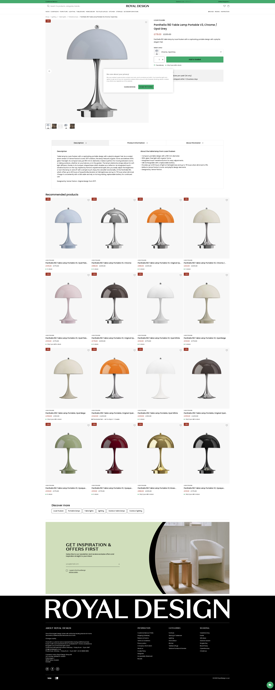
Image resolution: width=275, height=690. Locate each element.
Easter (202, 635)
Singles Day (203, 643)
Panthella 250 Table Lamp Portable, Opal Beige (65, 413)
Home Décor (172, 640)
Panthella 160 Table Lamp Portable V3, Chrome (111, 263)
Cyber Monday (204, 648)
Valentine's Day (205, 633)
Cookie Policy (142, 651)
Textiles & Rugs (173, 646)
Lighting (171, 638)
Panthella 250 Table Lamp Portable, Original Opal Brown (204, 413)
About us (140, 648)
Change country (51, 638)
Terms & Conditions (144, 640)
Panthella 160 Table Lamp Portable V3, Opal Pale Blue (66, 263)
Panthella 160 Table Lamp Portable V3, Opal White (159, 338)
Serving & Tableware (175, 635)
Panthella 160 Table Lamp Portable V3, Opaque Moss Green (65, 488)
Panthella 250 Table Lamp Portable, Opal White (158, 413)
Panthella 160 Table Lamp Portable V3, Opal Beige (205, 338)
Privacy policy (142, 643)
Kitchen (171, 643)
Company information (145, 646)
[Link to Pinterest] (47, 669)
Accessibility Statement (145, 656)
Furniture (171, 633)
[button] (223, 1)
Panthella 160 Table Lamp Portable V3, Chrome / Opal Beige (204, 263)
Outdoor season (205, 640)
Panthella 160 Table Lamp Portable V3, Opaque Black (203, 488)
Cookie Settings (129, 87)
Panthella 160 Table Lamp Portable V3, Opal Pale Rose (66, 338)
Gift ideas (203, 638)
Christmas (203, 651)
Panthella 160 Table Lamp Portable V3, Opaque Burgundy (111, 488)
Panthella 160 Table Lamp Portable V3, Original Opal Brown (113, 338)
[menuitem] (48, 11)
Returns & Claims (143, 638)
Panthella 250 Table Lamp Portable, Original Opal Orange (112, 413)
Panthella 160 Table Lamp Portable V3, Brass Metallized (156, 488)
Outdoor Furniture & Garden (177, 648)
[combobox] (223, 1)
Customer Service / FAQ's (145, 633)
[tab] (80, 143)
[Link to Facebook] (52, 669)
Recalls (140, 658)
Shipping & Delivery (144, 635)
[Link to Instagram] (57, 669)
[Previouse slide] (49, 71)
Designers (141, 653)
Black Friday (204, 646)
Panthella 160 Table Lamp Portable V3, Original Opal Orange (160, 263)
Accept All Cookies (146, 87)
